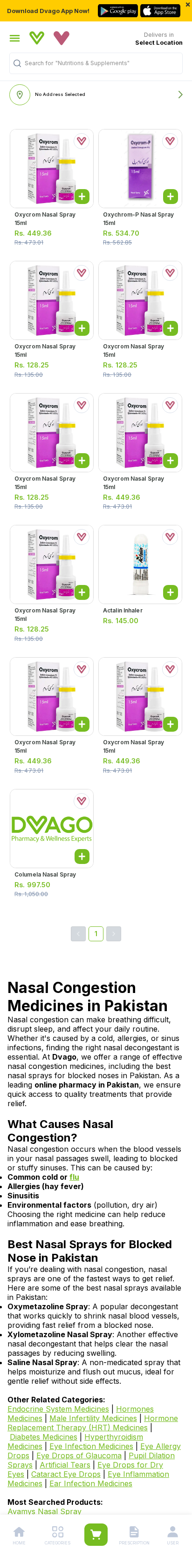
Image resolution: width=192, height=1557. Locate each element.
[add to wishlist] (81, 141)
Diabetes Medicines (43, 1436)
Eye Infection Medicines (91, 1446)
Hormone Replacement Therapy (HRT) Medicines (92, 1423)
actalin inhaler (123, 610)
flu (74, 1177)
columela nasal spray (45, 874)
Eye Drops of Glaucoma (79, 1455)
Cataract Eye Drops (66, 1474)
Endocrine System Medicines (58, 1409)
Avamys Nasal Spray (44, 1511)
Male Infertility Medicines (93, 1418)
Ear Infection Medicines (90, 1483)
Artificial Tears (65, 1464)
